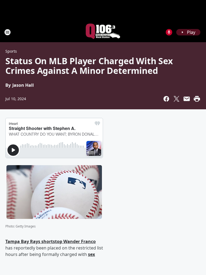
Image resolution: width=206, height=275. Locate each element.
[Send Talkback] (169, 32)
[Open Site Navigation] (7, 32)
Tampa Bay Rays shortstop (34, 241)
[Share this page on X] (176, 99)
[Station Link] (103, 32)
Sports (11, 51)
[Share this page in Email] (186, 99)
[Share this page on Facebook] (166, 99)
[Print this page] (197, 99)
